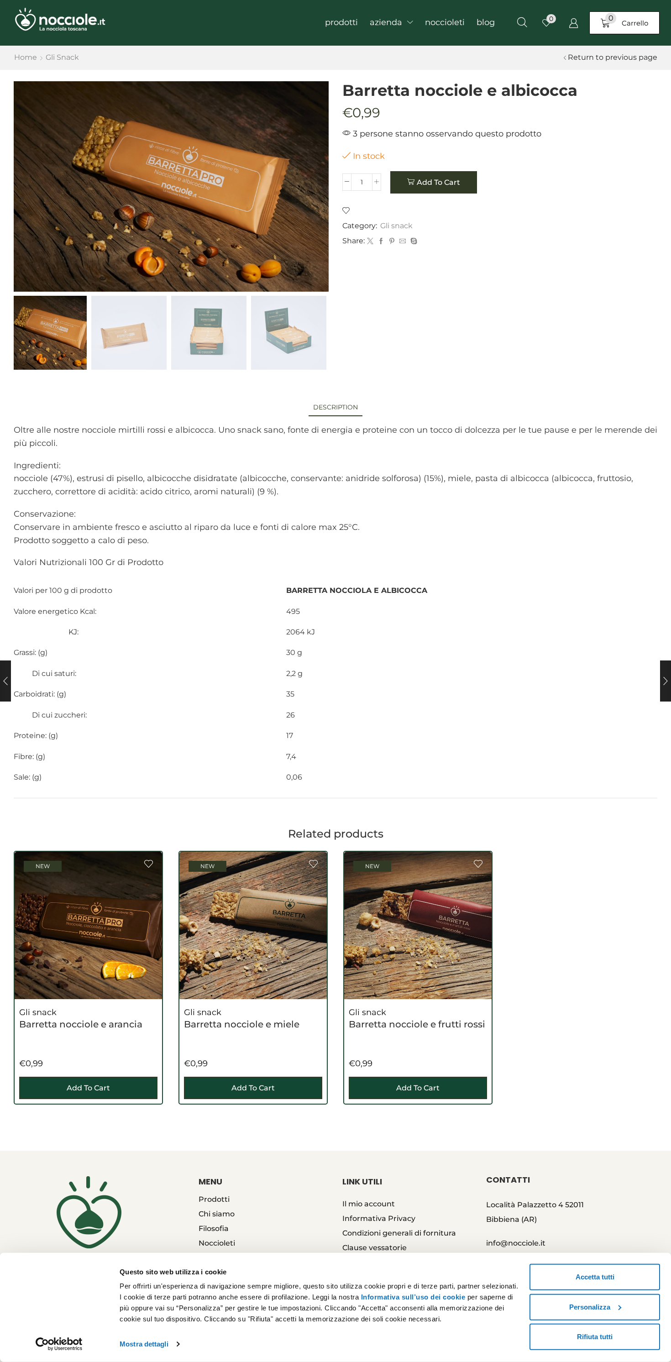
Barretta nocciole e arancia (80, 1024)
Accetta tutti (595, 1277)
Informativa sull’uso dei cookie (413, 1297)
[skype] (412, 241)
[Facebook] (381, 241)
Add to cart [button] (88, 1088)
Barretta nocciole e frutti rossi (417, 1024)
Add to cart (438, 182)
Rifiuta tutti (595, 1337)
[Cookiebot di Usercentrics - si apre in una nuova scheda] (59, 1344)
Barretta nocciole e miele (241, 1024)
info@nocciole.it (515, 1243)
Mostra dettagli (144, 1344)
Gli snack (62, 57)
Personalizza (589, 1306)
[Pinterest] (392, 241)
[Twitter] (370, 241)
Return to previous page (612, 57)
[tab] (335, 407)
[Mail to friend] (402, 241)
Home (25, 57)
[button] (522, 23)
